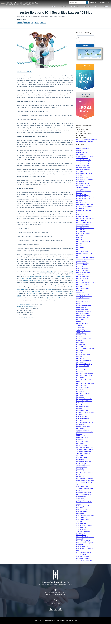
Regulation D (80, 397)
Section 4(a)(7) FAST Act (83, 465)
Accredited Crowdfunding (83, 160)
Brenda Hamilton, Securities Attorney (27, 306)
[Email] (55, 609)
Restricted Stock (81, 403)
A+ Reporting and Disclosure (84, 156)
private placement (22, 289)
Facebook (27, 22)
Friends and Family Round (83, 305)
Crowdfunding (80, 189)
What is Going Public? (82, 509)
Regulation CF (80, 391)
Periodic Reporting (81, 344)
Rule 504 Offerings (81, 416)
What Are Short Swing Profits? (85, 515)
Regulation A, (49, 289)
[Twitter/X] (51, 609)
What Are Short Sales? (82, 486)
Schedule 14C (80, 476)
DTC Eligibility (80, 208)
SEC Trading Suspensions (83, 451)
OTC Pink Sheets (81, 333)
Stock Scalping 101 (81, 496)
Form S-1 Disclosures (82, 268)
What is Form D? (81, 529)
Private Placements (81, 346)
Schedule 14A (80, 471)
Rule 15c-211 (79, 414)
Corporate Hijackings (82, 187)
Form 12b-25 (80, 247)
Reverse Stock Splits (82, 410)
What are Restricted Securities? (85, 525)
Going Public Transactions (83, 311)
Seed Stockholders (81, 467)
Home (53, 6)
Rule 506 (70, 287)
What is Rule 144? (81, 523)
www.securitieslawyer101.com (63, 276)
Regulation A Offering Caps (84, 364)
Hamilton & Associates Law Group (33, 280)
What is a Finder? (81, 535)
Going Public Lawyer (82, 309)
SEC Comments (80, 436)
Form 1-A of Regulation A (83, 222)
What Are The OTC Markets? (84, 560)
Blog (96, 6)
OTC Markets (31, 293)
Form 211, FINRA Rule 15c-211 (84, 241)
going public (57, 285)
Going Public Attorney (82, 294)
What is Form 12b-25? (82, 546)
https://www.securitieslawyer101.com (86, 139)
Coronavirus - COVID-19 (83, 177)
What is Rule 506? (81, 527)
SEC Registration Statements (84, 447)
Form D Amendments (82, 251)
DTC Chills (55, 293)
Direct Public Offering (82, 195)
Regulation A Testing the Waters (85, 383)
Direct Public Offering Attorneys (85, 197)
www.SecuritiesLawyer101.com (26, 317)
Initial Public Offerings (82, 313)
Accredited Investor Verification (85, 164)
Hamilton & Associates (23, 304)
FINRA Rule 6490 (81, 220)
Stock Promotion (81, 498)
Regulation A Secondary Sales (84, 373)
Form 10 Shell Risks (81, 232)
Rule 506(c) (79, 420)
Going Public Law (81, 307)
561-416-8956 (103, 2)
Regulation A (80, 352)
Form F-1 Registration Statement (85, 257)
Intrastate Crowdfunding (83, 315)
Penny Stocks (80, 342)
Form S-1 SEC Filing (82, 270)
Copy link (42, 22)
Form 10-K (79, 237)
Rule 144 (38, 287)
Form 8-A (79, 243)
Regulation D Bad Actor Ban (84, 399)
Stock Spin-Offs (80, 500)
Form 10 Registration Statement (85, 228)
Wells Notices (80, 508)
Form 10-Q (79, 239)
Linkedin (78, 321)
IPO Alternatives (80, 319)
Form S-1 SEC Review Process (85, 282)
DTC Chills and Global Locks (84, 206)
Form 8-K (79, 245)
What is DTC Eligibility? (83, 541)
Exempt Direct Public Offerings (85, 218)
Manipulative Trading (82, 323)
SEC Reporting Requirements (84, 449)
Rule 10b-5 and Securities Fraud (85, 412)
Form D (78, 249)
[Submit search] (87, 2)
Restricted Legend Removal (84, 401)
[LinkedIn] (60, 609)
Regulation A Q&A (81, 385)
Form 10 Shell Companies (83, 230)
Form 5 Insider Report (82, 226)
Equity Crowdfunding (82, 216)
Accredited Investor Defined (84, 162)
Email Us (93, 2)
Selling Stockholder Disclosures (85, 480)
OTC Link (79, 325)
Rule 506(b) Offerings (82, 418)
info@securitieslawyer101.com (38, 276)
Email (36, 22)
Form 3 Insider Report (82, 224)
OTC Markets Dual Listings (83, 331)
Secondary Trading (81, 457)
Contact (106, 6)
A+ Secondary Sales (82, 158)
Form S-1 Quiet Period (82, 276)
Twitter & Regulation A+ (83, 506)
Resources (87, 6)
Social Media (80, 469)
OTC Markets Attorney (82, 329)
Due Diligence (80, 214)
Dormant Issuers (81, 202)
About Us (63, 6)
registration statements (35, 291)
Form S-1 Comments (82, 267)
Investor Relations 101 (82, 317)
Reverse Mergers (81, 405)
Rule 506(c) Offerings (82, 430)
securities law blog (46, 272)
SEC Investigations (81, 445)
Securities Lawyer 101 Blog (24, 72)
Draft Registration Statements (84, 204)
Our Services (74, 6)
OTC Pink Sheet (60, 291)
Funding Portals (80, 292)
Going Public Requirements (84, 296)
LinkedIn (19, 22)
